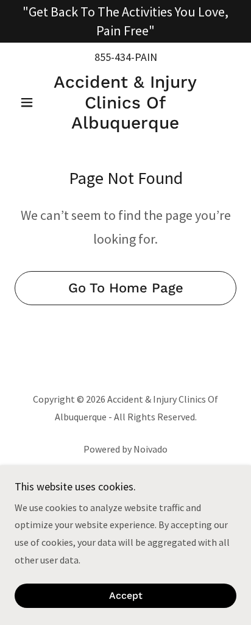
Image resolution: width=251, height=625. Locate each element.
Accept (126, 596)
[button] (31, 102)
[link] (125, 102)
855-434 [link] (112, 57)
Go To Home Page (125, 287)
